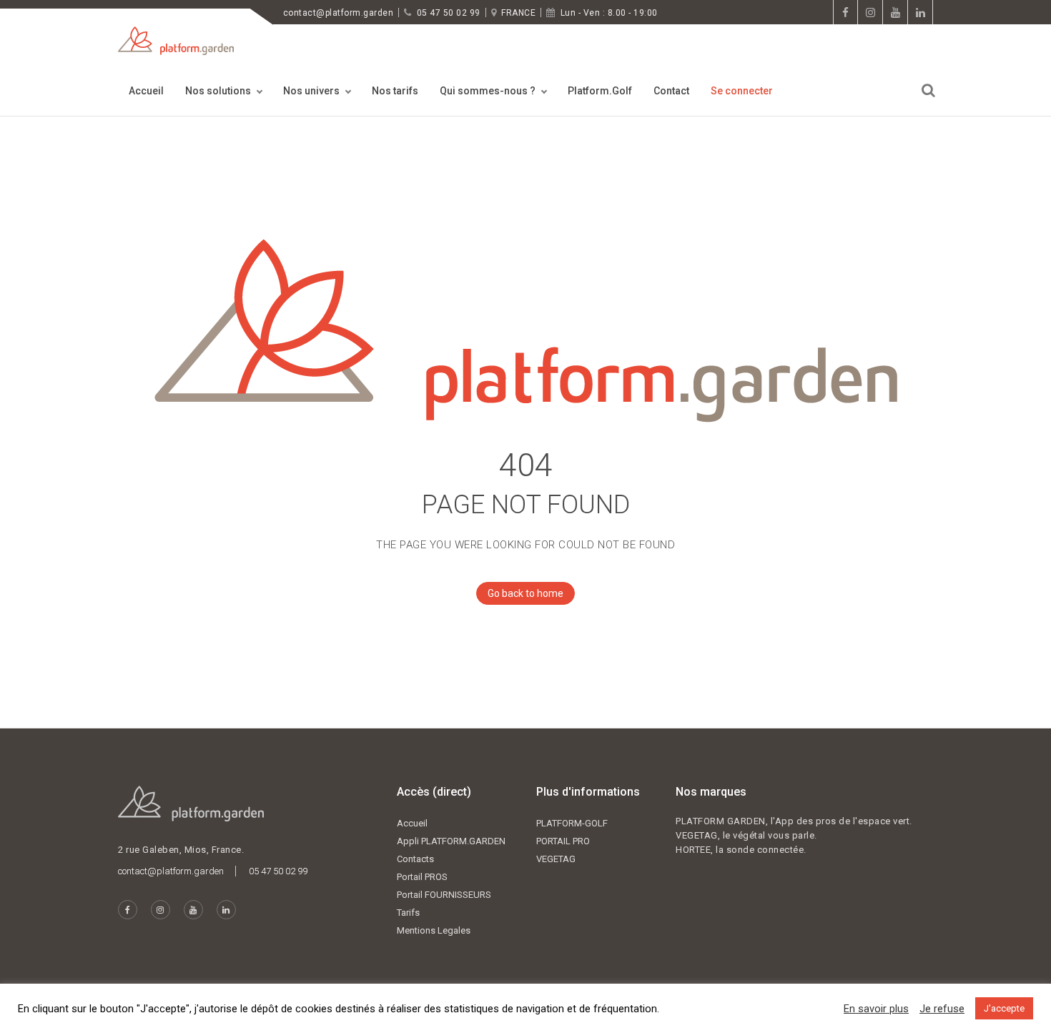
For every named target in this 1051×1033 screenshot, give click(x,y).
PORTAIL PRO (563, 841)
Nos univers (311, 91)
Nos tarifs (395, 91)
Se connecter (742, 91)
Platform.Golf (600, 91)
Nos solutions (218, 91)
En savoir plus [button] (876, 1008)
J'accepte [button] (1004, 1008)
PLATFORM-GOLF (572, 823)
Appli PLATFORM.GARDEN (451, 841)
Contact (671, 91)
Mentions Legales (433, 930)
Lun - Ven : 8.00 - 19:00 (609, 13)
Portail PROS (422, 876)
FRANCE (518, 13)
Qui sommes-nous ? (488, 91)
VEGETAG (556, 859)
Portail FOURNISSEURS (444, 894)
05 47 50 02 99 (448, 13)
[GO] (928, 90)
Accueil (146, 91)
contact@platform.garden (338, 13)
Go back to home (525, 593)
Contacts (415, 859)
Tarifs (408, 912)
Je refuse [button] (941, 1008)
